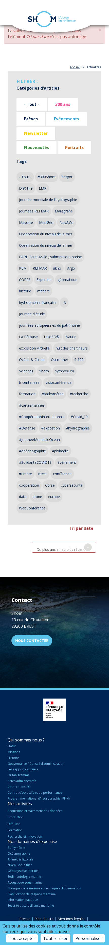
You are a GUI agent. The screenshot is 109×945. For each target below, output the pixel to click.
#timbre (25, 473)
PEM (23, 268)
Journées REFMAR (34, 211)
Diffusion (14, 824)
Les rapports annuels (23, 769)
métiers (43, 291)
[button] (99, 30)
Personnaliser (89, 938)
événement (67, 462)
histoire (25, 291)
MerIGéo (46, 222)
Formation (15, 830)
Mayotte (26, 222)
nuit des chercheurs (72, 348)
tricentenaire (29, 382)
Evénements (66, 119)
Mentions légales (71, 918)
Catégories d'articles (37, 88)
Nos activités (20, 803)
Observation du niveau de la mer (45, 233)
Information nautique (23, 900)
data (22, 496)
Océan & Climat (32, 359)
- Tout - (31, 104)
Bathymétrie (16, 847)
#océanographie (32, 451)
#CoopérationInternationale (42, 416)
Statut (12, 746)
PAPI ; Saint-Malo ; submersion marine (50, 256)
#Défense (27, 428)
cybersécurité (72, 485)
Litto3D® (51, 336)
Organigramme (19, 775)
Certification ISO (19, 787)
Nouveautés (36, 147)
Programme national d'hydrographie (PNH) (38, 798)
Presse (24, 918)
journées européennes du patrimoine (49, 325)
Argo (71, 268)
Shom (44, 371)
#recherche (79, 393)
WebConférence (32, 508)
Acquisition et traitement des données (35, 811)
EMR (42, 188)
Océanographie (19, 853)
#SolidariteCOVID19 (35, 462)
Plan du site (43, 918)
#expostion (50, 428)
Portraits (74, 147)
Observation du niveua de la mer (45, 245)
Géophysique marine (23, 871)
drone (37, 496)
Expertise (44, 279)
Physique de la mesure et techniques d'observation (44, 888)
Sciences (26, 371)
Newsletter (36, 133)
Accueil (75, 67)
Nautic (70, 336)
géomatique (67, 279)
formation (27, 393)
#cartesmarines (32, 405)
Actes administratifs (22, 781)
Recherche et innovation (25, 836)
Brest (42, 473)
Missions (14, 752)
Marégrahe (64, 211)
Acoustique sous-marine (25, 882)
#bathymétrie (53, 393)
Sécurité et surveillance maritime (31, 905)
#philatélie (60, 451)
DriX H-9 (26, 188)
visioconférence (58, 382)
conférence (62, 473)
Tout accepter (22, 938)
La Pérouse (28, 336)
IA (64, 302)
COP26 (24, 279)
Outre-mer (59, 359)
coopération (29, 485)
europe (54, 496)
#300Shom (47, 176)
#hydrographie (78, 428)
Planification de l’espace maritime (32, 894)
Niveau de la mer (20, 865)
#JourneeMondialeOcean (39, 439)
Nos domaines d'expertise (32, 841)
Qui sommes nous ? (26, 740)
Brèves (31, 119)
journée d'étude (32, 313)
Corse (50, 485)
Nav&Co (67, 222)
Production (16, 817)
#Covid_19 (79, 416)
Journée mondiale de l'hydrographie (48, 199)
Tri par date (81, 528)
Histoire (13, 758)
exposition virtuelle (34, 348)
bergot (67, 176)
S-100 (79, 359)
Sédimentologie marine (24, 876)
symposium (64, 371)
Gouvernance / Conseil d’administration (36, 763)
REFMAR (40, 268)
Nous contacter (31, 640)
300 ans (62, 104)
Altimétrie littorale (20, 859)
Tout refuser (55, 938)
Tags (21, 161)
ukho (57, 268)
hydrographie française (38, 302)
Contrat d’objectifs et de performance (35, 792)
